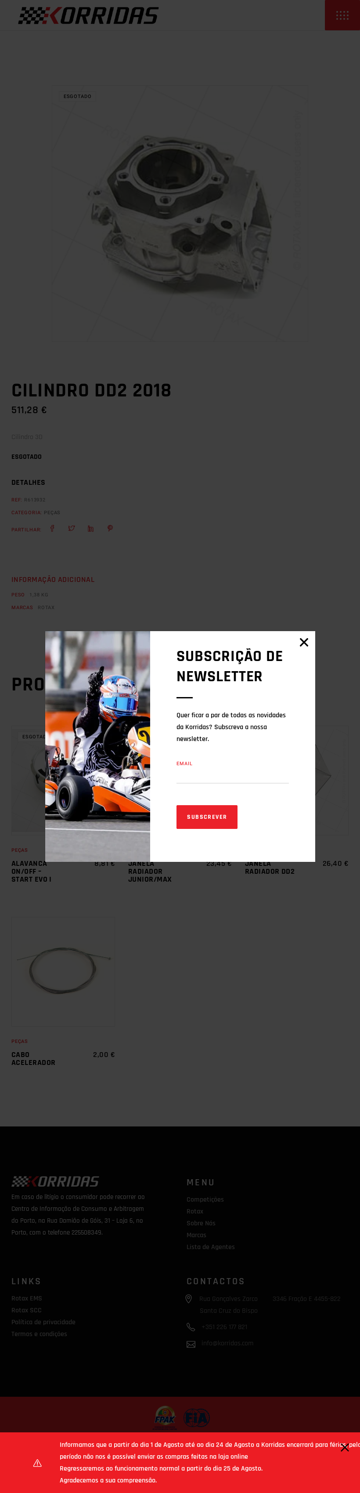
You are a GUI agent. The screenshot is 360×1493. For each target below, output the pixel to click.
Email (184, 763)
